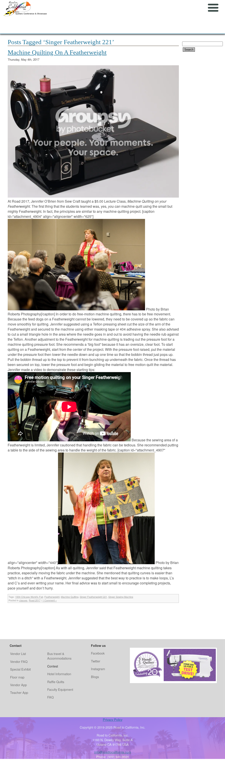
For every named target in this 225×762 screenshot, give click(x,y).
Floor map (17, 677)
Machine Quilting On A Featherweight (57, 52)
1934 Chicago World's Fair (29, 596)
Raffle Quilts (55, 681)
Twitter (95, 661)
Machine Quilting (69, 596)
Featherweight (52, 596)
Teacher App (19, 692)
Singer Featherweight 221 (93, 596)
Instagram (98, 668)
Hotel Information (59, 673)
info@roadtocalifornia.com (112, 752)
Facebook (98, 653)
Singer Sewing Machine (120, 596)
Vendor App (18, 684)
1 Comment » (49, 600)
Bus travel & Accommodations (59, 655)
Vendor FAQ (18, 661)
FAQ (50, 697)
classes (23, 600)
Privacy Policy (112, 719)
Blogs (95, 676)
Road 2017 (34, 600)
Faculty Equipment (60, 689)
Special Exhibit (20, 669)
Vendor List (18, 653)
